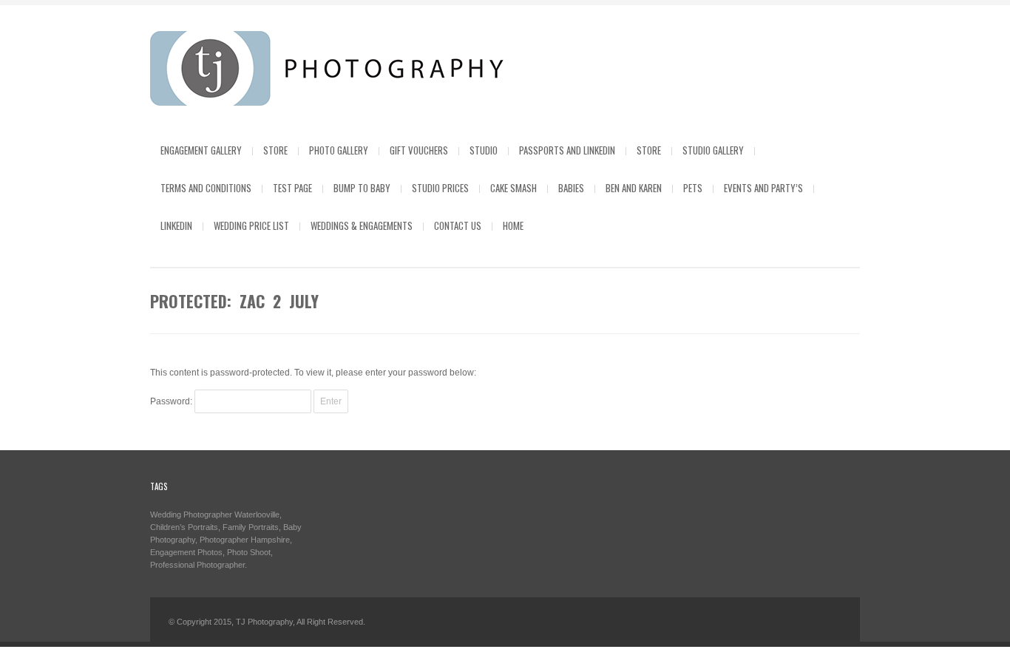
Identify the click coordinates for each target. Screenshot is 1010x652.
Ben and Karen (634, 187)
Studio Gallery (713, 150)
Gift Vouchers (419, 150)
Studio (484, 150)
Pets (692, 187)
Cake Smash (513, 187)
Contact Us (457, 225)
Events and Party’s (763, 187)
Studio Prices (440, 187)
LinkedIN (176, 225)
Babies (571, 187)
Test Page (292, 187)
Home (513, 225)
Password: (172, 401)
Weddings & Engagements (362, 225)
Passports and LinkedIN (567, 150)
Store (275, 150)
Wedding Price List (251, 225)
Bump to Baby (361, 187)
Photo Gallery (338, 150)
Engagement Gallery (201, 150)
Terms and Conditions (205, 187)
